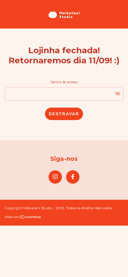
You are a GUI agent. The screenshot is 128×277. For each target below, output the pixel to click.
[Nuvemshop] (23, 217)
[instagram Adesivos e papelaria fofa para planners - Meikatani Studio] (55, 177)
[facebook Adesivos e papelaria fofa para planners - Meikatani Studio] (72, 177)
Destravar (64, 113)
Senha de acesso (64, 82)
